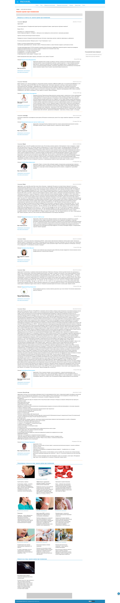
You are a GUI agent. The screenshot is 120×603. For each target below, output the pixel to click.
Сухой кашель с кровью (23, 481)
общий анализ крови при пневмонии (93, 56)
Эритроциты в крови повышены (63, 481)
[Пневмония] (26, 503)
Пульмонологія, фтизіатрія (22, 479)
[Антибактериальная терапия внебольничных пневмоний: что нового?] (26, 535)
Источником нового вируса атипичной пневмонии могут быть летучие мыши (25, 577)
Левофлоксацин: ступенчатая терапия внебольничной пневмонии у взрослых (63, 514)
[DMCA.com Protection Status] (92, 601)
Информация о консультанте (24, 70)
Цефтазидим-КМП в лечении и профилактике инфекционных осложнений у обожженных (43, 514)
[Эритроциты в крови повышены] (64, 472)
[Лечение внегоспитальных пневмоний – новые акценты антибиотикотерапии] (64, 535)
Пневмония (20, 513)
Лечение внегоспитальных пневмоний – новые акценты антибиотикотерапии (62, 546)
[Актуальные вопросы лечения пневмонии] (45, 535)
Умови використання (20, 601)
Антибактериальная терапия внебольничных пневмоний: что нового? (25, 546)
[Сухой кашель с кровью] (26, 472)
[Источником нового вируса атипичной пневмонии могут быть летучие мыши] (26, 567)
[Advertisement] (94, 29)
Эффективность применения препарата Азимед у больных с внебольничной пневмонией (43, 483)
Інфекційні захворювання (41, 510)
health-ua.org (25, 2)
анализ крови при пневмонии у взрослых (94, 54)
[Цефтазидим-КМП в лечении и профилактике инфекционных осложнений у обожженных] (45, 503)
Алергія (56, 479)
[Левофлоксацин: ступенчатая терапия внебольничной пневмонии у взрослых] (64, 503)
